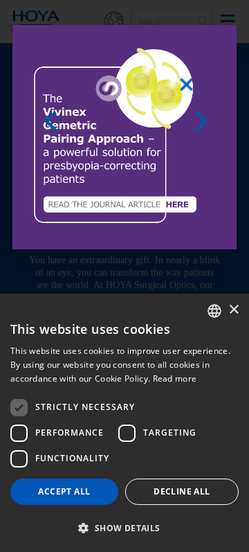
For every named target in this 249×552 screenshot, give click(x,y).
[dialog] (124, 423)
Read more (175, 378)
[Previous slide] (54, 121)
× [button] (233, 310)
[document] (124, 276)
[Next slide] (205, 121)
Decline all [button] (182, 491)
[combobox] (214, 311)
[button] (124, 527)
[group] (124, 137)
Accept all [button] (64, 491)
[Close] (187, 84)
